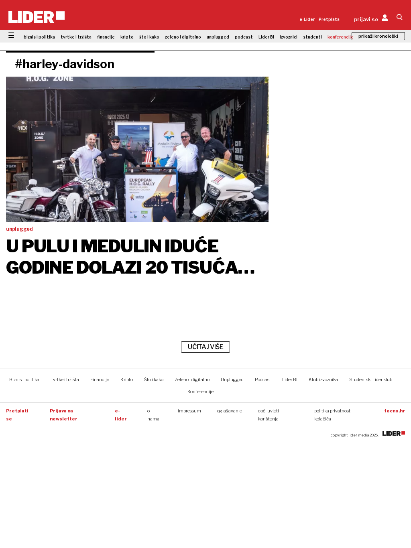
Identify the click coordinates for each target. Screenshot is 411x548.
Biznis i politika (24, 379)
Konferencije (200, 391)
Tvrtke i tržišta (65, 379)
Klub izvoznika (323, 379)
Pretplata (329, 19)
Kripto (126, 379)
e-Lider (307, 19)
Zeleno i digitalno (192, 379)
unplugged (218, 37)
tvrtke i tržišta (76, 37)
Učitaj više (205, 347)
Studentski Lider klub (370, 379)
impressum (189, 411)
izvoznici (288, 37)
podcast (244, 37)
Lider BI (266, 37)
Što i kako (153, 379)
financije (106, 37)
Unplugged (232, 379)
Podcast (263, 379)
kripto (127, 37)
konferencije (341, 37)
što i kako (149, 37)
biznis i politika (39, 37)
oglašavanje (229, 411)
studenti (312, 37)
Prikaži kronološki (378, 36)
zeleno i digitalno (183, 37)
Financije (99, 379)
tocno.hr (394, 411)
